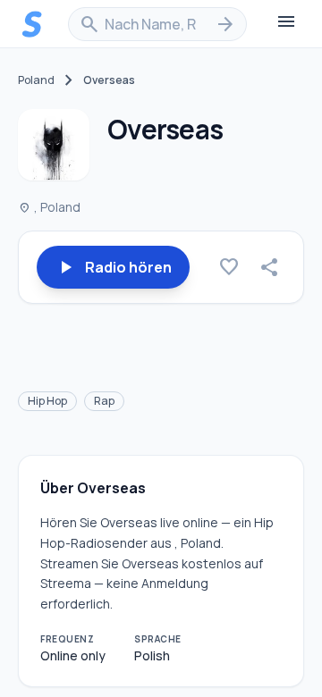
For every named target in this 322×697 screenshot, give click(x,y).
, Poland (49, 206)
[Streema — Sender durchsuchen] (32, 24)
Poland (36, 80)
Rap (104, 400)
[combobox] (157, 24)
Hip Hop (47, 400)
